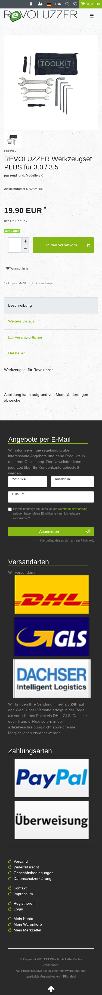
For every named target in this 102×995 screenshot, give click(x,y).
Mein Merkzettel (27, 930)
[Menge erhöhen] (25, 241)
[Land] (49, 4)
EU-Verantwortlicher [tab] (25, 337)
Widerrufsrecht (26, 867)
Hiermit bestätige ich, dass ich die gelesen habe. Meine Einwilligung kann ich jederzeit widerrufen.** (50, 513)
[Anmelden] (31, 4)
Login (18, 909)
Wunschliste (19, 268)
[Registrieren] (40, 4)
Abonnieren (49, 531)
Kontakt (20, 888)
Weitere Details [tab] (21, 321)
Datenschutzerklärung (32, 878)
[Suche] (67, 4)
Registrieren (24, 903)
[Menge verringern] (25, 249)
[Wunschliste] (75, 4)
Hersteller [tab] (16, 353)
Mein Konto (23, 918)
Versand (21, 861)
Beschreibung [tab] (20, 305)
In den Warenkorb (61, 245)
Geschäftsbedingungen (34, 873)
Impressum (23, 894)
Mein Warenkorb (28, 924)
